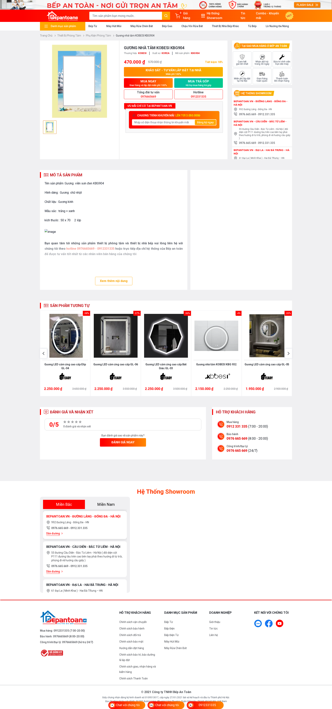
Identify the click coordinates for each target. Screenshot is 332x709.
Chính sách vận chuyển (133, 622)
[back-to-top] (324, 685)
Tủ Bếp (252, 26)
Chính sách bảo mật (131, 641)
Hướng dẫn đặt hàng (131, 648)
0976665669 (60, 636)
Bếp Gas (167, 26)
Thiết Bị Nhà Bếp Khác (225, 26)
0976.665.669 (247, 114)
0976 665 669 (237, 438)
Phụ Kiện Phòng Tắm (99, 35)
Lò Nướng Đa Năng (277, 26)
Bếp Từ (92, 26)
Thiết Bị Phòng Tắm (69, 35)
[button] (43, 353)
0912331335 (61, 630)
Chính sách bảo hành (131, 628)
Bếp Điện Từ (171, 635)
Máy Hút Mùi (113, 26)
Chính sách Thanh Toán (133, 678)
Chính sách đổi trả (130, 635)
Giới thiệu (214, 622)
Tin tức (213, 628)
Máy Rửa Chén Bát (141, 26)
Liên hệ (213, 635)
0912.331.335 (266, 114)
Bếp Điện (169, 628)
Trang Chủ (46, 35)
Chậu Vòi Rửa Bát (192, 26)
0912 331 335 (237, 426)
